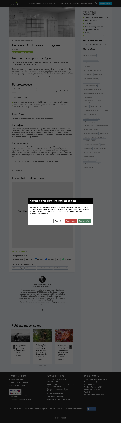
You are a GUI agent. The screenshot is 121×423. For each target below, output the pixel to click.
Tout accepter (84, 221)
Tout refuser (70, 221)
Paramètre (58, 221)
